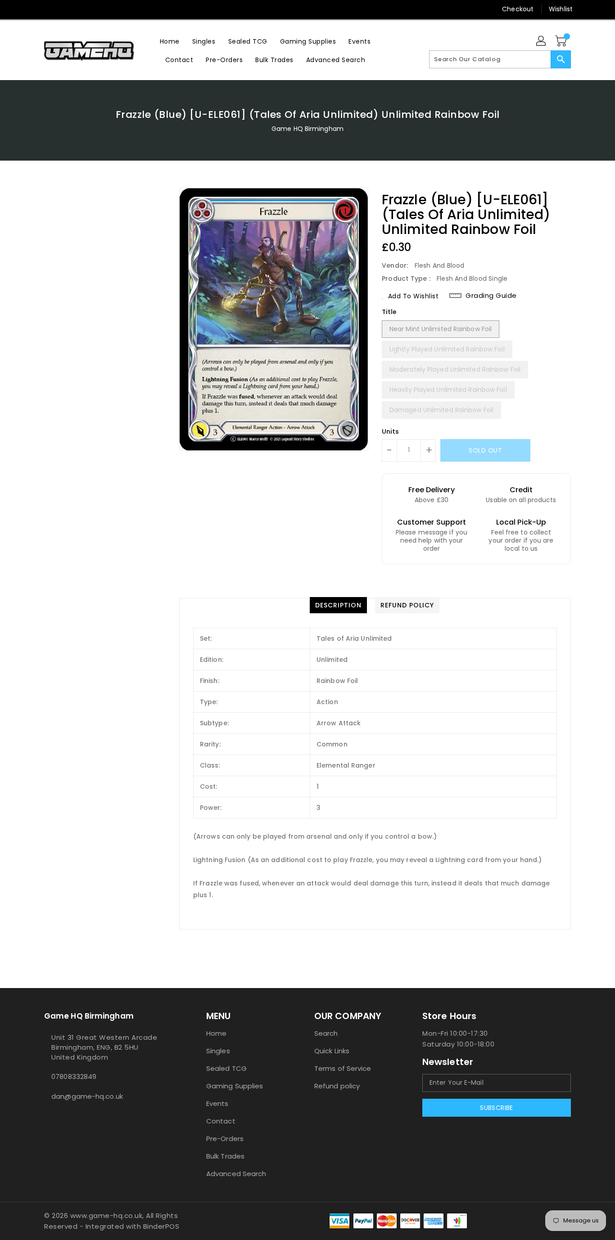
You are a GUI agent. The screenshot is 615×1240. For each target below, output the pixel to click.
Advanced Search (236, 1173)
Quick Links (331, 1051)
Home (216, 1033)
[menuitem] (169, 41)
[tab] (338, 605)
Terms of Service (342, 1068)
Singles (218, 1051)
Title (389, 311)
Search (326, 1033)
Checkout (518, 8)
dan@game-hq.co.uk (87, 1096)
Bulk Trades (225, 1156)
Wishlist (561, 8)
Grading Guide (491, 295)
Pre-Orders (225, 1138)
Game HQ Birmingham (307, 128)
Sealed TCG (226, 1068)
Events (217, 1103)
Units (390, 431)
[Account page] (542, 41)
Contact (220, 1121)
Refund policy (337, 1086)
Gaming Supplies (234, 1086)
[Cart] (562, 41)
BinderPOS (161, 1226)
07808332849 (73, 1076)
